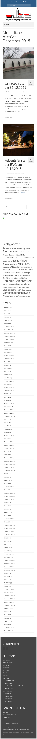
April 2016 (7, 583)
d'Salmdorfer (6, 717)
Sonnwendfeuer (23, 284)
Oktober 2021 (8, 445)
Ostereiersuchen (14, 270)
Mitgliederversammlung (21, 267)
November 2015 (8, 599)
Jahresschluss (8, 117)
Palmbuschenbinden (26, 270)
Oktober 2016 (8, 567)
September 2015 (8, 605)
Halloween (19, 258)
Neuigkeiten (6, 670)
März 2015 (7, 624)
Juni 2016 (7, 576)
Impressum (6, 668)
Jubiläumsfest (7, 261)
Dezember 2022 (8, 410)
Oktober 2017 (8, 531)
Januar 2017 (7, 557)
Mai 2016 (6, 579)
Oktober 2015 (8, 602)
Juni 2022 (7, 422)
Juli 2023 (6, 394)
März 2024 (7, 378)
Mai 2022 (6, 426)
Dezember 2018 (8, 493)
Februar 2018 (8, 519)
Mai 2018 (6, 509)
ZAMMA (28, 296)
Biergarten (9, 251)
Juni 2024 (7, 368)
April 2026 (7, 320)
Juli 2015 (6, 611)
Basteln (27, 249)
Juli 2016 (6, 573)
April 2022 (7, 429)
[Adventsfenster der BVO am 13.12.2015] (18, 140)
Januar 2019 (7, 490)
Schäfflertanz (27, 275)
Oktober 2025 (8, 339)
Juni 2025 (7, 346)
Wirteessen (21, 296)
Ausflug (22, 249)
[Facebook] (4, 648)
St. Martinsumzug (22, 287)
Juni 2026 (7, 314)
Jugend (15, 260)
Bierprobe (19, 252)
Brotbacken (8, 693)
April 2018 (7, 512)
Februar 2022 (8, 435)
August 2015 (7, 608)
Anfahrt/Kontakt (7, 660)
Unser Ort (5, 675)
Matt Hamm (16, 732)
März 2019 (7, 483)
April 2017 (7, 547)
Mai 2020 (6, 451)
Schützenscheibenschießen (15, 278)
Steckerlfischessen (12, 290)
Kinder (23, 260)
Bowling (6, 255)
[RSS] (7, 648)
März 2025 (7, 349)
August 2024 (7, 362)
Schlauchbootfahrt (18, 275)
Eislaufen (11, 255)
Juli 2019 (6, 474)
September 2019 (8, 471)
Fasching (20, 254)
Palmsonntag (6, 272)
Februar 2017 (8, 554)
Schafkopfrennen (8, 275)
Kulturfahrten (8, 699)
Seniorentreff (23, 281)
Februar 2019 (8, 487)
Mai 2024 (6, 371)
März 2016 (7, 586)
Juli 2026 (6, 310)
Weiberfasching (10, 296)
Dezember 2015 (8, 595)
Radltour (18, 272)
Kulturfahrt (23, 263)
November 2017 (8, 528)
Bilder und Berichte (8, 662)
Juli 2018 (6, 503)
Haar (14, 258)
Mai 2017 (6, 544)
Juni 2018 (7, 506)
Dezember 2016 (8, 560)
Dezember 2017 (8, 525)
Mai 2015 (6, 618)
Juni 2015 (7, 615)
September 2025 (8, 342)
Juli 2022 (6, 419)
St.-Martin (13, 287)
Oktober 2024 (8, 358)
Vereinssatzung (9, 688)
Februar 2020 (8, 458)
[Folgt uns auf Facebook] (29, 2)
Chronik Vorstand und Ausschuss (16, 686)
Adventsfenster (8, 198)
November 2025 (8, 336)
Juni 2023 (7, 397)
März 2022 (7, 432)
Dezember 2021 (8, 442)
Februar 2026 (8, 326)
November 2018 (8, 496)
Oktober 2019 (8, 467)
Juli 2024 (6, 365)
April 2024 (7, 374)
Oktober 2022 (8, 413)
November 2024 (8, 355)
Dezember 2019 (8, 461)
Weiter (23, 192)
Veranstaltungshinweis (17, 292)
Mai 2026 (6, 317)
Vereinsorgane (9, 683)
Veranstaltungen (19, 91)
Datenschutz (6, 665)
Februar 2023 (8, 403)
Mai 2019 (6, 477)
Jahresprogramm (9, 696)
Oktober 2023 (8, 390)
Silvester (5, 284)
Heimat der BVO (9, 680)
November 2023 (8, 387)
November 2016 (8, 563)
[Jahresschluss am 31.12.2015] (18, 62)
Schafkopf (26, 273)
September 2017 (8, 535)
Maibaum (7, 267)
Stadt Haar (6, 712)
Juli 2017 (6, 538)
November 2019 (8, 464)
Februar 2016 (8, 589)
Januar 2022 (7, 438)
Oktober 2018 (8, 499)
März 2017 (7, 551)
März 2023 (7, 400)
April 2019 (7, 480)
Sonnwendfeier (11, 284)
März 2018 (7, 515)
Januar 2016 (7, 592)
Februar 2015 (8, 627)
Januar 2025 (7, 352)
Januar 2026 (7, 330)
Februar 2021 (8, 448)
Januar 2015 (7, 631)
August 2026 (7, 307)
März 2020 (7, 455)
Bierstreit (26, 252)
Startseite (5, 673)
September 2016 (8, 570)
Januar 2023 (7, 406)
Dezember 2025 (8, 333)
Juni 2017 (7, 541)
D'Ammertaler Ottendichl (9, 715)
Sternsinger (26, 290)
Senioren (8, 281)
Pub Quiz (13, 272)
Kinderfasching (10, 264)
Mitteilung (6, 270)
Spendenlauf (6, 287)
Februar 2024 (8, 381)
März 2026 (7, 323)
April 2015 (7, 621)
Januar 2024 (7, 384)
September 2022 (8, 416)
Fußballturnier (8, 258)
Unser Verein (6, 678)
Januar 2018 (7, 522)
